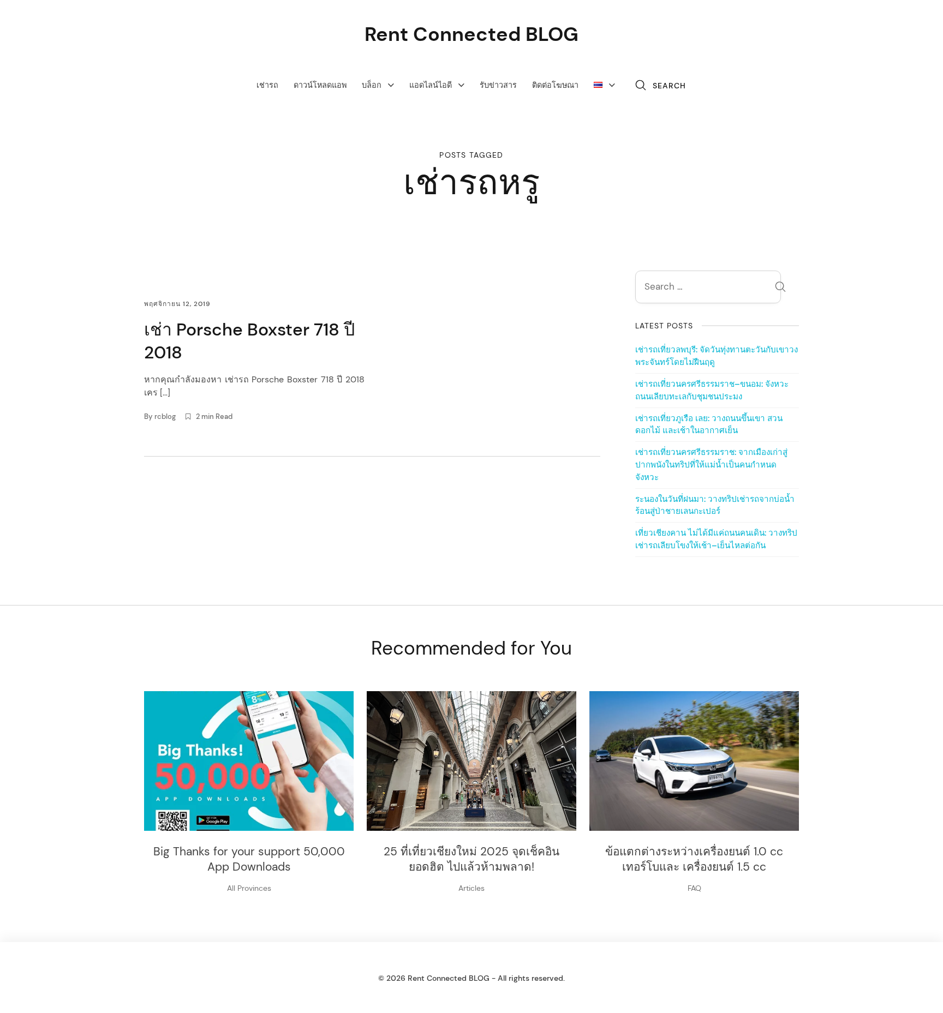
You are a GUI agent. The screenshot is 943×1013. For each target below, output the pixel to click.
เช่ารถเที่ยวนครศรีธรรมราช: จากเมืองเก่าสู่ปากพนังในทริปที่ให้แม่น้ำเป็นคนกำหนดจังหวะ (711, 465)
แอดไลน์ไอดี (430, 85)
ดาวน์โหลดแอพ (320, 85)
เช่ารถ (267, 85)
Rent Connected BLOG (471, 34)
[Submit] (780, 288)
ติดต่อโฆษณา (555, 85)
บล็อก (371, 85)
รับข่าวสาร (498, 85)
